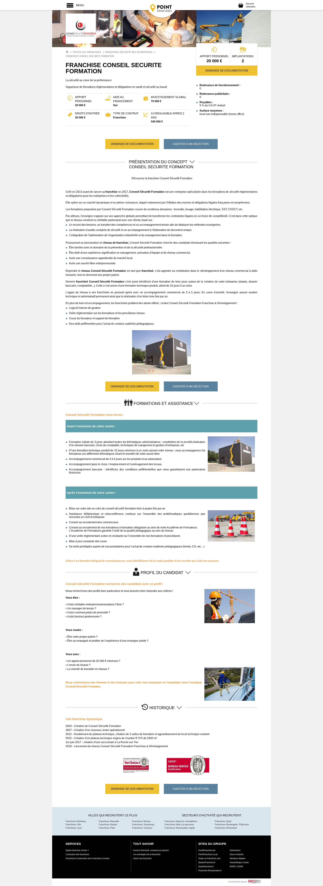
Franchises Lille (73, 824)
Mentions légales (237, 858)
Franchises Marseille (109, 821)
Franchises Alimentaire (226, 828)
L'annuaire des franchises (77, 854)
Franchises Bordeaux (76, 821)
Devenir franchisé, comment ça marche (151, 850)
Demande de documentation (226, 70)
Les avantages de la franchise (146, 854)
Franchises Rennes (141, 821)
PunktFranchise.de (207, 850)
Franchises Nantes (108, 824)
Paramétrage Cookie (239, 862)
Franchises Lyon (74, 828)
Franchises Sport (223, 821)
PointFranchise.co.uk (208, 854)
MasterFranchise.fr (206, 862)
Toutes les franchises (87, 52)
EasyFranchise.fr (206, 866)
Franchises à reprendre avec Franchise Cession (88, 858)
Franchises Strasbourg (143, 824)
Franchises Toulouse (142, 828)
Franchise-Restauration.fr (210, 870)
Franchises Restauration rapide (180, 828)
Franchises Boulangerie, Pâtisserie (232, 824)
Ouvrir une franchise (142, 858)
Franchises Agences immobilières (181, 821)
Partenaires (235, 850)
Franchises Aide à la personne (179, 824)
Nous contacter (237, 854)
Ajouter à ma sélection (191, 144)
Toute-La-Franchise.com (209, 858)
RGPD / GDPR (236, 866)
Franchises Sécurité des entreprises (128, 52)
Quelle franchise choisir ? (77, 850)
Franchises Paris (107, 828)
